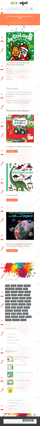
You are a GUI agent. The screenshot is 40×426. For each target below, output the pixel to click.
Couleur (28, 291)
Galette (14, 301)
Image (8, 304)
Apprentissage (10, 288)
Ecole (20, 294)
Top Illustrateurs (14, 403)
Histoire (21, 301)
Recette (29, 316)
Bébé (26, 288)
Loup (14, 307)
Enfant (8, 298)
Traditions (16, 319)
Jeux (29, 304)
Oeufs (19, 313)
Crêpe (8, 294)
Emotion (27, 294)
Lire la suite (10, 151)
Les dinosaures (12, 195)
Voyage (23, 319)
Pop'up (25, 313)
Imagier (15, 304)
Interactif (22, 304)
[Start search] (31, 9)
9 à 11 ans (10, 343)
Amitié (13, 285)
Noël (20, 71)
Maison (20, 307)
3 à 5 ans (9, 334)
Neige (8, 313)
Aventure (19, 288)
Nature (25, 310)
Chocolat (14, 291)
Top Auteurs (13, 409)
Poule (8, 316)
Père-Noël (15, 316)
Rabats (22, 316)
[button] (31, 35)
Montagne (17, 310)
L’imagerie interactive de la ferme (19, 147)
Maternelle (9, 310)
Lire (22, 21)
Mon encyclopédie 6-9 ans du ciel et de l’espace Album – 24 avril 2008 (19, 246)
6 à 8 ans (12, 68)
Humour (28, 301)
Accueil (15, 21)
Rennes (24, 71)
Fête (8, 301)
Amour (20, 285)
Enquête (15, 298)
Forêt (29, 298)
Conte (21, 291)
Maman (27, 307)
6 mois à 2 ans (11, 340)
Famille (22, 298)
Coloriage (16, 71)
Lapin (8, 307)
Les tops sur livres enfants (15, 400)
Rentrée (8, 319)
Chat (8, 291)
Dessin (14, 294)
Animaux (27, 285)
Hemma (14, 75)
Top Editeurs (13, 406)
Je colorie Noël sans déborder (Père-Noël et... (20, 22)
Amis (8, 285)
